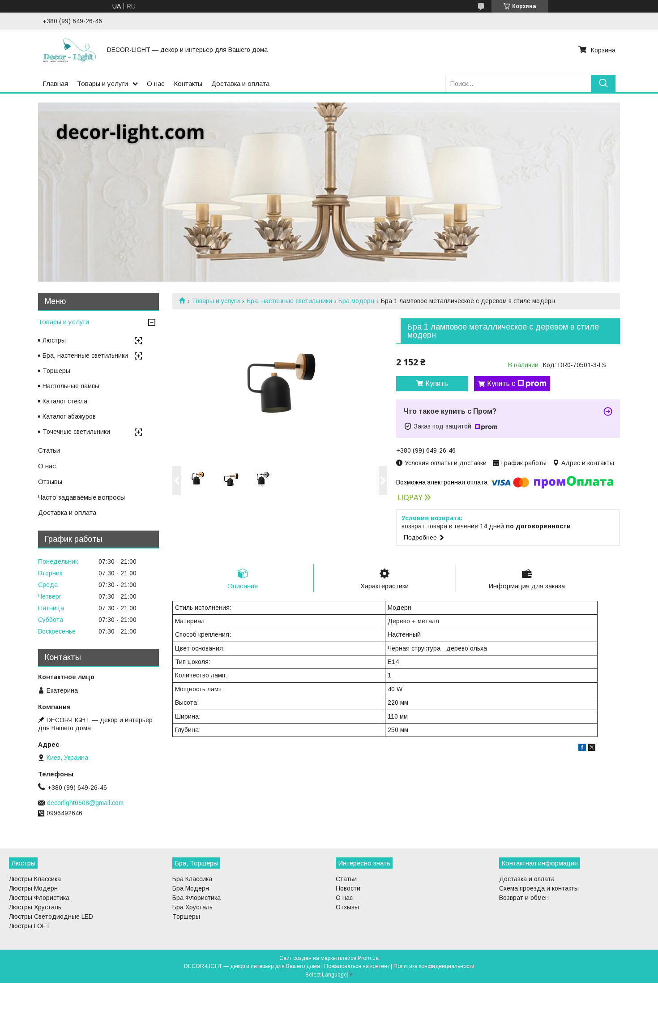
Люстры (54, 340)
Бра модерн (356, 300)
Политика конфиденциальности (433, 966)
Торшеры (56, 370)
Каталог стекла (65, 401)
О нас (156, 83)
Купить (436, 383)
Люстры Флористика (39, 897)
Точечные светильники (76, 431)
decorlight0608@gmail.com (85, 802)
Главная (55, 83)
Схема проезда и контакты (539, 888)
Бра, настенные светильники (289, 300)
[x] (591, 748)
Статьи (49, 450)
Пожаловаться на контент (356, 966)
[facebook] (582, 748)
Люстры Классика (35, 878)
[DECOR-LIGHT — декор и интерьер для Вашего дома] (69, 49)
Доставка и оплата (240, 83)
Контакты (188, 83)
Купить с (501, 383)
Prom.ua (368, 958)
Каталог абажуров (69, 416)
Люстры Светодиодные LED (51, 916)
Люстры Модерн (33, 888)
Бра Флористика (196, 897)
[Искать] (603, 83)
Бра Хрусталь (192, 907)
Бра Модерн (190, 888)
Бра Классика (192, 878)
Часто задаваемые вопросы (81, 497)
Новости (348, 888)
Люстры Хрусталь (35, 907)
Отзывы (50, 481)
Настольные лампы (71, 386)
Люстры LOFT (29, 925)
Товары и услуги (102, 83)
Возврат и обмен (524, 897)
